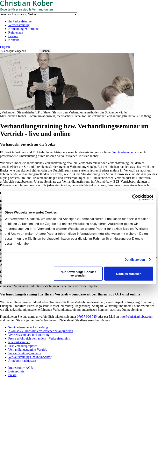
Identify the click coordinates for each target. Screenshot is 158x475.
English (5, 47)
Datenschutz (16, 371)
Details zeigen (134, 259)
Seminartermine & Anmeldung (28, 327)
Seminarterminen (123, 152)
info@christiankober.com (136, 316)
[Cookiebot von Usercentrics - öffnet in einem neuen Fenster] (135, 197)
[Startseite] (31, 10)
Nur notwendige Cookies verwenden (78, 273)
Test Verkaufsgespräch (22, 346)
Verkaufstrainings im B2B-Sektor (29, 357)
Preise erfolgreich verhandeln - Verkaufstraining (39, 338)
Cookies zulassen (128, 273)
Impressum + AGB (20, 367)
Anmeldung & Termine (23, 28)
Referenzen (15, 32)
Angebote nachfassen (22, 360)
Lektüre (13, 36)
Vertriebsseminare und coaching (29, 334)
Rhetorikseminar (19, 342)
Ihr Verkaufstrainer (20, 21)
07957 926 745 (87, 316)
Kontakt (13, 40)
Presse (12, 375)
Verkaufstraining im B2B (24, 353)
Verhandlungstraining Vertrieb (27, 349)
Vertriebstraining (19, 25)
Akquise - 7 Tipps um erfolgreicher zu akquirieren (40, 331)
